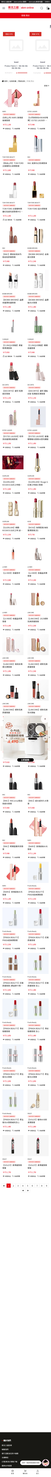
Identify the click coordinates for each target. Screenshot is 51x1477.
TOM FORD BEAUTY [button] (8, 157)
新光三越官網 (6, 1)
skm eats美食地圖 (36, 1)
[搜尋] (41, 8)
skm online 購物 (20, 1)
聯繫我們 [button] (5, 1449)
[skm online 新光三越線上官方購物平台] (21, 7)
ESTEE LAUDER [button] (32, 111)
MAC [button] (29, 157)
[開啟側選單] (3, 7)
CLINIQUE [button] (5, 339)
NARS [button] (4, 111)
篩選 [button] (46, 85)
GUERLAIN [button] (5, 476)
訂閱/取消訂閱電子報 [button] (9, 1461)
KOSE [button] (29, 521)
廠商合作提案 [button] (7, 1465)
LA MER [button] (4, 567)
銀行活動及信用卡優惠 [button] (10, 1453)
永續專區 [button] (5, 1457)
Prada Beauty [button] (32, 886)
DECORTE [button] (5, 385)
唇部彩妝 (21, 81)
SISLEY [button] (30, 1113)
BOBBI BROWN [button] (32, 248)
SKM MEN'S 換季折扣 (9, 114)
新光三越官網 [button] (7, 1445)
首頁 (6, 81)
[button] (47, 8)
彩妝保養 (13, 81)
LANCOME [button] (31, 612)
